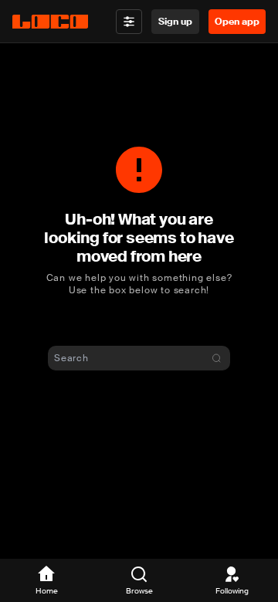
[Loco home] (50, 22)
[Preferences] (129, 21)
